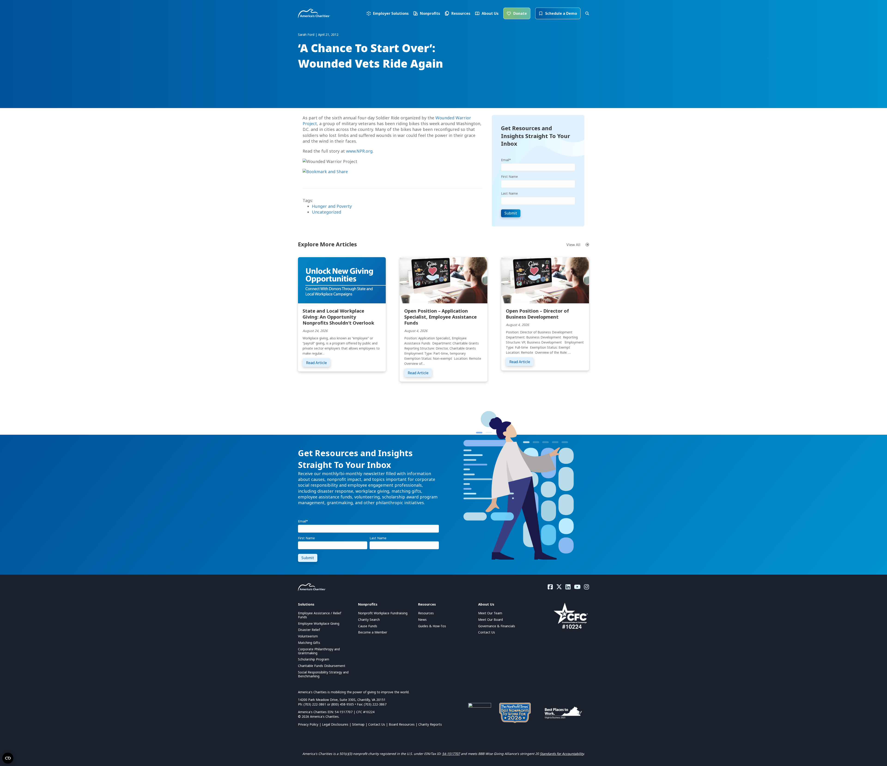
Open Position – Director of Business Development (537, 314)
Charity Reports (430, 724)
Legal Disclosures (335, 724)
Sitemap (358, 724)
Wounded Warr (450, 118)
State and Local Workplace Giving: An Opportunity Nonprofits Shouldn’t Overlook (338, 317)
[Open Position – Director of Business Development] (545, 280)
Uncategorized (326, 212)
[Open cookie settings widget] (7, 758)
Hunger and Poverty (332, 206)
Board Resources (402, 724)
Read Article (318, 362)
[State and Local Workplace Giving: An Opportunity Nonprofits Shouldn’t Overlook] (342, 280)
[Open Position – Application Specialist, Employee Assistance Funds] (443, 280)
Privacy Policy (308, 724)
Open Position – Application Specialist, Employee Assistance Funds (440, 317)
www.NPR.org (359, 151)
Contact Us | (378, 724)
